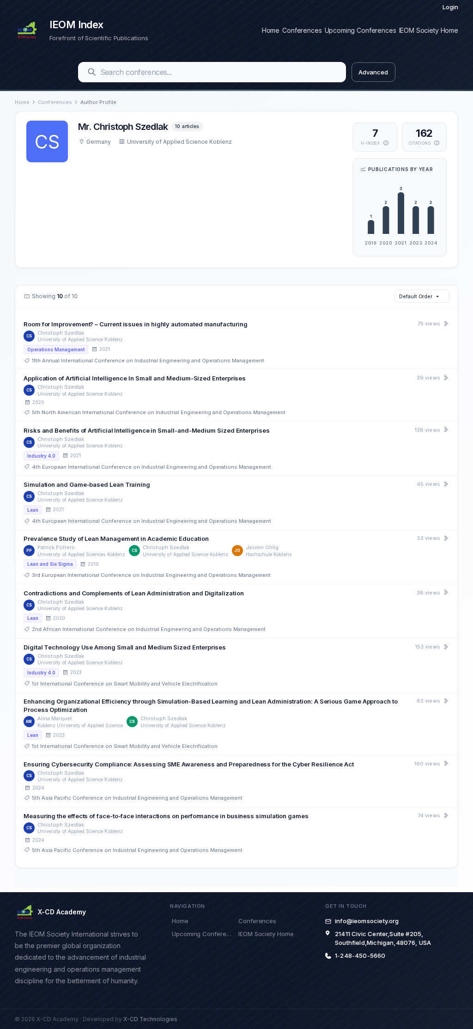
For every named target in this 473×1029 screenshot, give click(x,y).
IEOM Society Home (428, 30)
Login (450, 7)
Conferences (301, 30)
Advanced (373, 72)
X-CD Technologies (150, 1019)
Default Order (415, 296)
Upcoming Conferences (360, 30)
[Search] (91, 72)
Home (270, 30)
